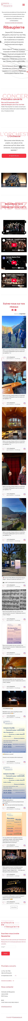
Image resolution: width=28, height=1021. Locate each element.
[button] (4, 180)
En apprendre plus (14, 155)
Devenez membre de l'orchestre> (14, 23)
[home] (6, 4)
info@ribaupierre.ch (6, 1006)
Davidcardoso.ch (17, 1017)
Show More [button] (14, 907)
